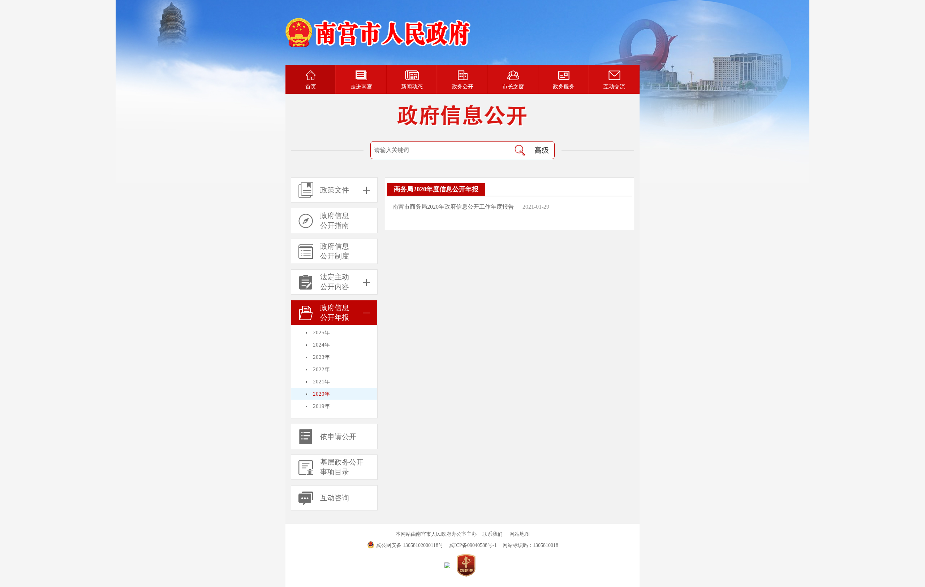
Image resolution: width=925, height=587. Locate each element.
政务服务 (564, 87)
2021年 (321, 381)
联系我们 (492, 534)
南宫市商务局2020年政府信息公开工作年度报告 (453, 207)
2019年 (321, 406)
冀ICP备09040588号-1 (473, 545)
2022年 (321, 369)
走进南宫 (361, 87)
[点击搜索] (520, 150)
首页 (310, 87)
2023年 (321, 357)
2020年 (321, 394)
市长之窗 (513, 87)
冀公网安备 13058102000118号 (409, 545)
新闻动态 (412, 87)
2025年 (321, 332)
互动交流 (614, 87)
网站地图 (519, 534)
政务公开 (462, 87)
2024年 (321, 345)
